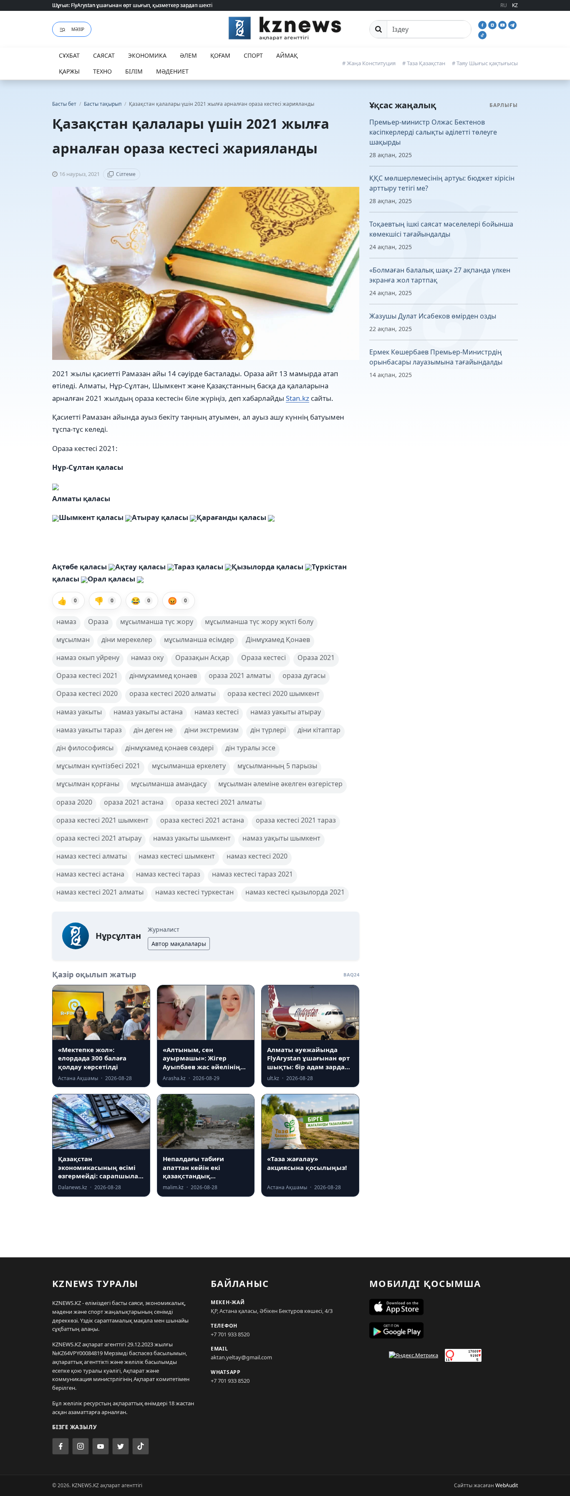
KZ (515, 5)
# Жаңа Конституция (369, 63)
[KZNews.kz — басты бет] (285, 28)
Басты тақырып (103, 103)
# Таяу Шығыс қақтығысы (485, 63)
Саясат (104, 55)
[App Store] (443, 1307)
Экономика (147, 55)
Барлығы (503, 105)
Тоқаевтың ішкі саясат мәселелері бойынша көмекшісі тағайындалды (441, 229)
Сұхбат (69, 55)
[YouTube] (503, 24)
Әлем (188, 55)
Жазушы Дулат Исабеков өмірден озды (432, 316)
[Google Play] (443, 1330)
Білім (134, 71)
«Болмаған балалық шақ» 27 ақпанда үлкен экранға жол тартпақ (439, 275)
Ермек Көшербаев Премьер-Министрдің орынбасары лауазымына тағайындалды (435, 357)
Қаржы (69, 71)
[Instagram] (493, 24)
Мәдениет (172, 71)
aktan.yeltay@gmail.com (241, 1357)
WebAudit (506, 1485)
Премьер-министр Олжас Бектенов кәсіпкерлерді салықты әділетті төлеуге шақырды (433, 132)
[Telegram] (512, 24)
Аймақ (287, 55)
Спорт (253, 55)
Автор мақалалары (178, 944)
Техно (102, 71)
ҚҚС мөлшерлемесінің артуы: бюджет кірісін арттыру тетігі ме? (442, 183)
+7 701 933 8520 (230, 1334)
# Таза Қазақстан (423, 63)
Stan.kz (297, 398)
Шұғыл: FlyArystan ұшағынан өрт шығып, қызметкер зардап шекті (132, 5)
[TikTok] (482, 34)
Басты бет (64, 103)
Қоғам (220, 55)
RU (503, 5)
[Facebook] (483, 24)
